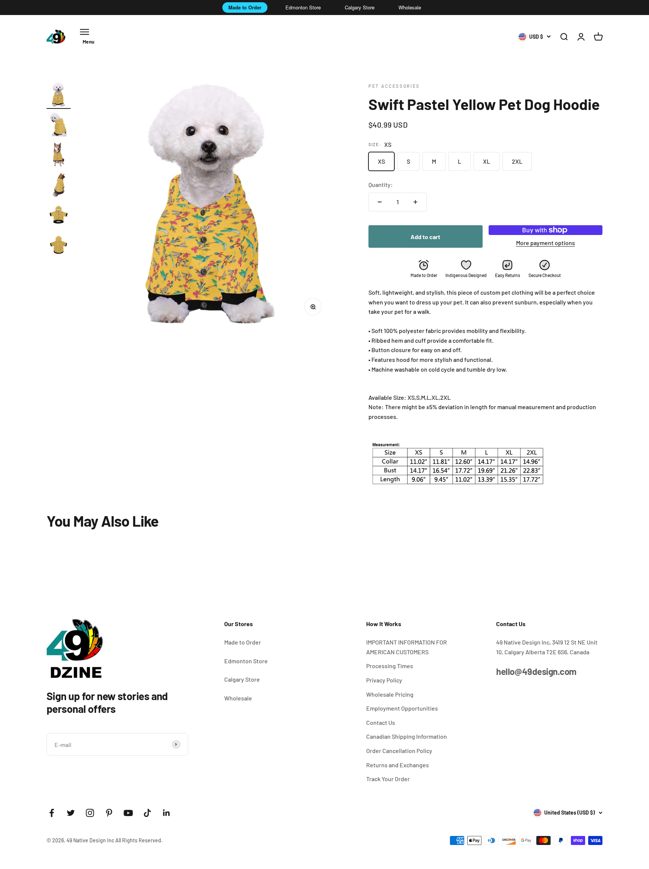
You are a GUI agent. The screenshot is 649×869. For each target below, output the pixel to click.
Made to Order (244, 7)
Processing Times (389, 665)
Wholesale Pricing (390, 694)
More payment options (545, 242)
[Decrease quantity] (380, 202)
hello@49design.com (536, 671)
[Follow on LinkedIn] (166, 813)
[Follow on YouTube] (128, 813)
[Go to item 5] (59, 216)
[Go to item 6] (59, 246)
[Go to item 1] (59, 96)
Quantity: (380, 184)
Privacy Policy (384, 680)
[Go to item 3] (59, 156)
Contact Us (380, 722)
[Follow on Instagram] (90, 813)
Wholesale (409, 7)
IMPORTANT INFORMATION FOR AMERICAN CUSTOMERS (406, 647)
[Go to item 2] (59, 126)
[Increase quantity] (415, 202)
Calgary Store (359, 7)
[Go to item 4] (59, 186)
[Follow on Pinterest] (109, 813)
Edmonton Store (303, 7)
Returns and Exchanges (397, 764)
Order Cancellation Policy (399, 750)
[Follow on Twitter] (71, 813)
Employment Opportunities (402, 708)
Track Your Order (388, 778)
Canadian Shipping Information (406, 736)
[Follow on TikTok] (147, 813)
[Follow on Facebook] (52, 813)
